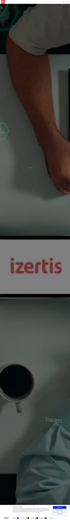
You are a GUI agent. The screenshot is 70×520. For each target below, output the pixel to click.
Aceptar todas (59, 507)
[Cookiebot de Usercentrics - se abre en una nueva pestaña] (6, 518)
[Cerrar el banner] (68, 506)
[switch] (27, 518)
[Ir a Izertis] (3, 2)
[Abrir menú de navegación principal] (67, 2)
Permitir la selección (59, 510)
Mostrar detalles (51, 518)
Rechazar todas (59, 513)
